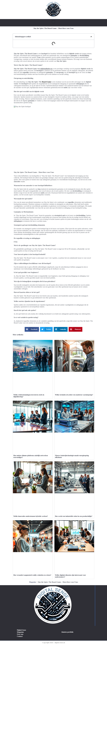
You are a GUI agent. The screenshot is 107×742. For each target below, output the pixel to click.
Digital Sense (21, 630)
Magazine (32, 582)
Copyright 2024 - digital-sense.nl (53, 642)
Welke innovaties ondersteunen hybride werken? (30, 516)
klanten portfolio (67, 632)
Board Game (46, 82)
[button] (53, 22)
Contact (20, 636)
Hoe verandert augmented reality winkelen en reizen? (32, 575)
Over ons (20, 634)
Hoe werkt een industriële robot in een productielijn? (73, 516)
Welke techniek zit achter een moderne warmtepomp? (74, 395)
